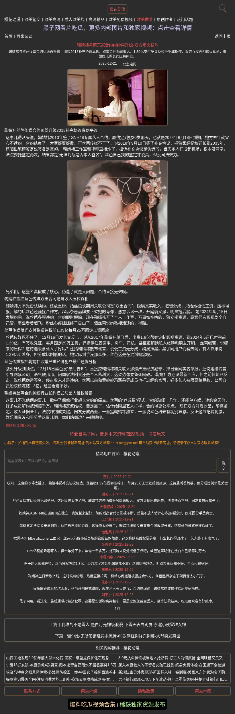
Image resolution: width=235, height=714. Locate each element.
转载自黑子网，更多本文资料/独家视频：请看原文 (117, 433)
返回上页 (223, 36)
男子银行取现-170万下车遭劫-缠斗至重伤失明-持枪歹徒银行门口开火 (175, 679)
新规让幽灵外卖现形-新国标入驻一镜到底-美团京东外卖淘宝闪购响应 (175, 672)
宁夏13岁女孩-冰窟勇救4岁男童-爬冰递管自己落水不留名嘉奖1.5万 (61, 665)
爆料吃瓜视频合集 (92, 704)
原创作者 (165, 19)
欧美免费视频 (121, 19)
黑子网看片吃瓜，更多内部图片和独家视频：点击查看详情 (117, 28)
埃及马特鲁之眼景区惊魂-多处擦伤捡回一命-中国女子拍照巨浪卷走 (61, 672)
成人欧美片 (74, 19)
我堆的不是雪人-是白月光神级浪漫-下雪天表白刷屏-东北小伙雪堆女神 (123, 624)
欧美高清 (52, 19)
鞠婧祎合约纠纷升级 (21, 426)
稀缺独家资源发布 (142, 704)
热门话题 (185, 19)
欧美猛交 (32, 19)
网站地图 (203, 691)
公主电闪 (129, 64)
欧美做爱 (145, 19)
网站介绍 (89, 691)
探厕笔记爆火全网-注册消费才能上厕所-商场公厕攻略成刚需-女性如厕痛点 (67, 679)
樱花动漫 (117, 9)
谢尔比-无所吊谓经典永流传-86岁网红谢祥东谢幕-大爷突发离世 (123, 636)
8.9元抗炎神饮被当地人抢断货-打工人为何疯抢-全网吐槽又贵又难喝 (174, 658)
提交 (224, 465)
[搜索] (222, 7)
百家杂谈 (24, 36)
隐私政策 (146, 691)
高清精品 (97, 19)
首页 (8, 36)
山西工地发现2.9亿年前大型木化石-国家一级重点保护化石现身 (57, 658)
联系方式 (32, 691)
